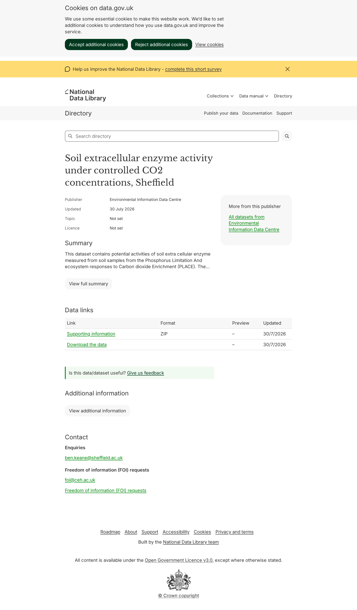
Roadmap (110, 531)
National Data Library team (191, 542)
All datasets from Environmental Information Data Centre (254, 223)
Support (284, 113)
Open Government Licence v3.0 (178, 560)
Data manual (251, 96)
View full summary (88, 283)
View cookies (209, 44)
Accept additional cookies (96, 44)
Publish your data (221, 113)
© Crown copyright (178, 595)
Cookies (202, 531)
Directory (283, 96)
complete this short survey (193, 69)
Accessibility (176, 531)
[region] (178, 334)
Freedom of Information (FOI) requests (105, 490)
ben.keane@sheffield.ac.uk (94, 457)
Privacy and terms (234, 531)
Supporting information (91, 333)
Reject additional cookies (161, 44)
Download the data (87, 344)
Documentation (257, 113)
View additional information (97, 410)
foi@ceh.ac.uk (80, 480)
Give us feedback (145, 373)
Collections (218, 96)
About (131, 531)
